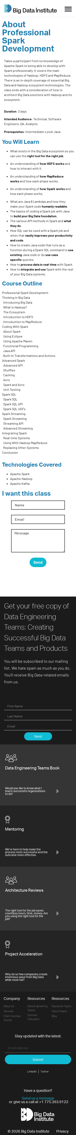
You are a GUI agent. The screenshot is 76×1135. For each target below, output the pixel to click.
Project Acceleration (23, 953)
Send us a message (38, 1098)
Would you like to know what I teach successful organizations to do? (25, 790)
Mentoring (14, 829)
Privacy (62, 1131)
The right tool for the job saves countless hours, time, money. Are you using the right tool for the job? (26, 915)
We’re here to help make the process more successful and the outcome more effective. (26, 852)
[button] (68, 9)
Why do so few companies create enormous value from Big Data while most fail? (26, 976)
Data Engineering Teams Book (32, 767)
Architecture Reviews (24, 890)
